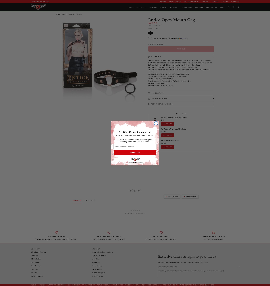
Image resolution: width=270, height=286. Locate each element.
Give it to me (135, 152)
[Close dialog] (156, 123)
